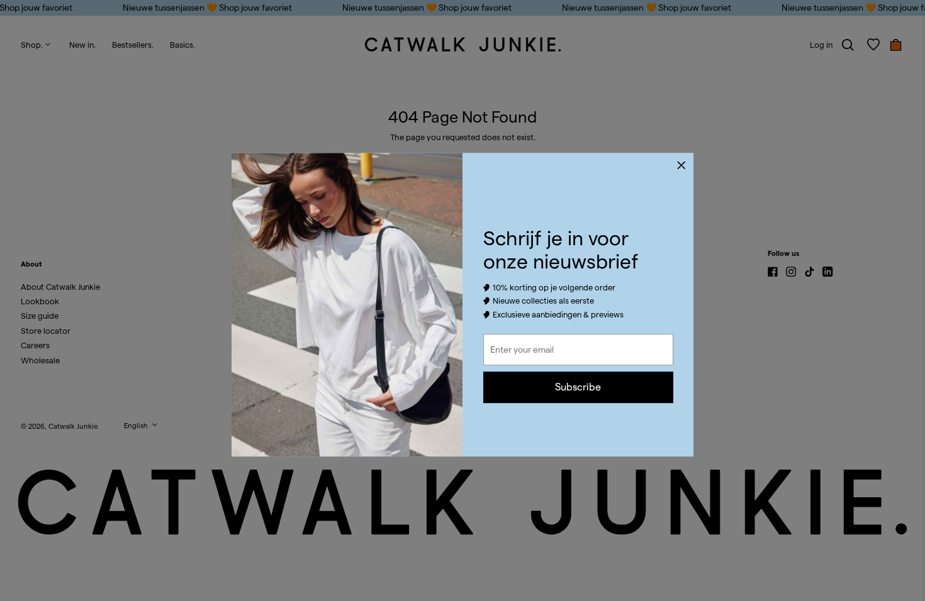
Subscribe (578, 387)
